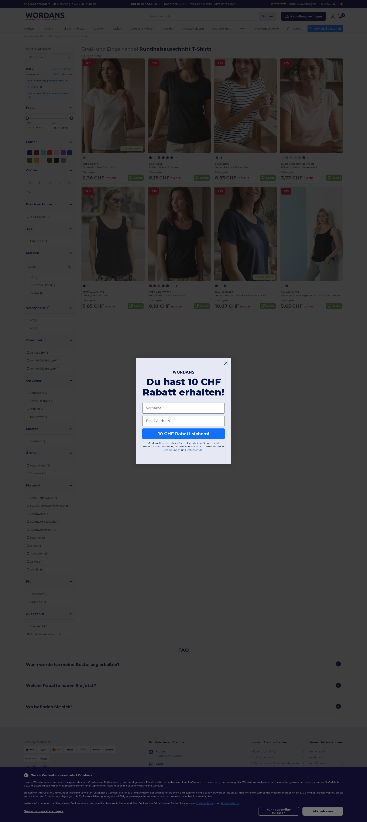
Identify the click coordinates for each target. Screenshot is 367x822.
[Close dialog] (226, 363)
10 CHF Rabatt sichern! (183, 433)
